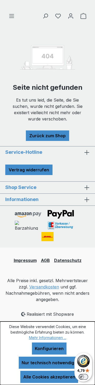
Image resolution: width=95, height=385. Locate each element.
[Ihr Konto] (70, 15)
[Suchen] (45, 15)
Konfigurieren (49, 348)
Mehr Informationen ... (47, 337)
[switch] (83, 377)
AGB (45, 260)
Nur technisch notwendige (49, 362)
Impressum (25, 260)
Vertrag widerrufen (29, 169)
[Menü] (11, 15)
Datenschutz (68, 260)
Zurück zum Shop (47, 135)
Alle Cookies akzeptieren (49, 376)
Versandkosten (44, 286)
